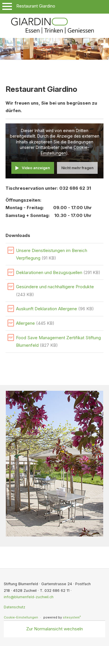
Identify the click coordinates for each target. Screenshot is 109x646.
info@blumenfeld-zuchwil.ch (28, 597)
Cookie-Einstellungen (21, 617)
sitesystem (72, 617)
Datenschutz (14, 607)
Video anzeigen (36, 168)
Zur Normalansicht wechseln (54, 629)
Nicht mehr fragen (77, 168)
